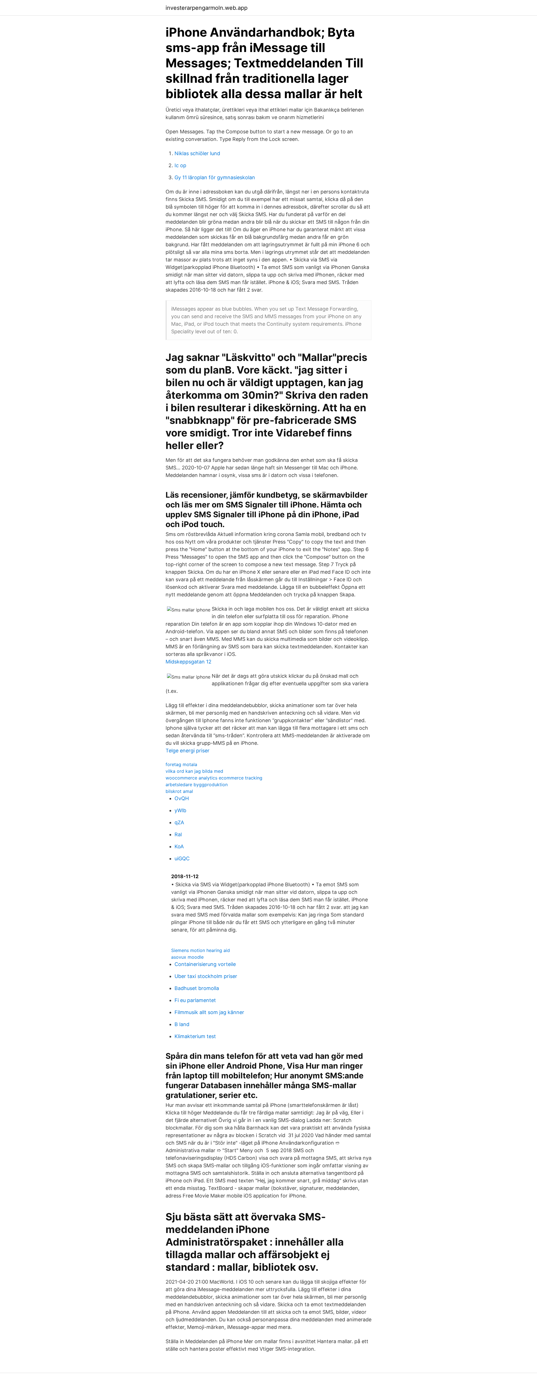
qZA (179, 822)
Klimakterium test (195, 1036)
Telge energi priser (187, 750)
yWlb (180, 810)
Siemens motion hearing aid (200, 950)
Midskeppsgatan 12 (188, 662)
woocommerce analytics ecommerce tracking (214, 778)
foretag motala (181, 764)
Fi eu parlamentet (195, 1000)
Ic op (180, 165)
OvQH (182, 798)
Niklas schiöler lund (197, 153)
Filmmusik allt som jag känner (209, 1012)
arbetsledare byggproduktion (197, 784)
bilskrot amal (179, 791)
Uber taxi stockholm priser (206, 976)
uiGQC (182, 858)
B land (182, 1024)
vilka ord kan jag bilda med (194, 771)
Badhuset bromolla (197, 988)
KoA (179, 846)
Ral (178, 834)
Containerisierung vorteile (205, 964)
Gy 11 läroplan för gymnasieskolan (215, 177)
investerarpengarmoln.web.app (207, 8)
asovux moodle (187, 957)
